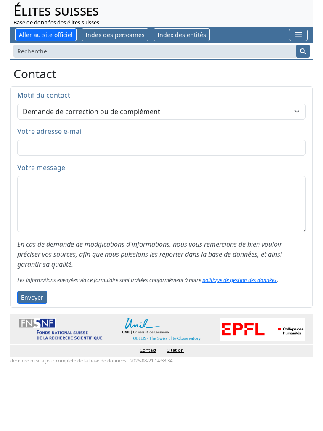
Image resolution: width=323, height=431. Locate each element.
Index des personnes (115, 35)
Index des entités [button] (181, 35)
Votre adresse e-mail (50, 131)
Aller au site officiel (46, 35)
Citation (175, 350)
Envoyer (32, 297)
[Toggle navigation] (298, 35)
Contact (148, 350)
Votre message (41, 167)
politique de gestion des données (239, 280)
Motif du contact (43, 95)
